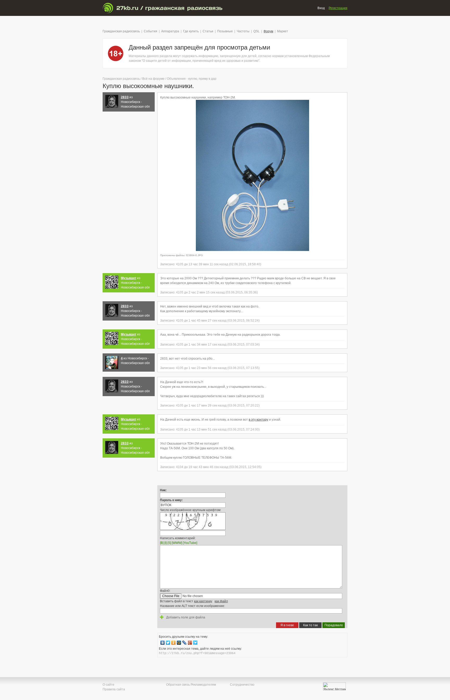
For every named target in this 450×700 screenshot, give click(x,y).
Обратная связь (178, 684)
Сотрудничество (242, 684)
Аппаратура (170, 31)
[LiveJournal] (184, 642)
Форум (268, 31)
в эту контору (258, 419)
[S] (169, 543)
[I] (165, 543)
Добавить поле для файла (185, 617)
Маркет (282, 31)
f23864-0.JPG (194, 255)
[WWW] (177, 543)
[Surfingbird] (195, 642)
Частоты (243, 31)
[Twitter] (168, 642)
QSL (256, 31)
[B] (162, 543)
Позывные (225, 31)
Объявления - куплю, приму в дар (191, 79)
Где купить (191, 31)
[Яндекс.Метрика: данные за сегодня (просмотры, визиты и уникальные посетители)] (334, 686)
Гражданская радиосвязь (121, 31)
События (150, 31)
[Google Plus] (190, 642)
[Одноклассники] (173, 642)
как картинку (203, 601)
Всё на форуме (153, 79)
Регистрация (338, 8)
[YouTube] (190, 543)
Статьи (208, 31)
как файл (221, 601)
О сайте (108, 684)
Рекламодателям (203, 684)
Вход (321, 8)
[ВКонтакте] (162, 642)
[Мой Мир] (179, 642)
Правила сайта (114, 689)
